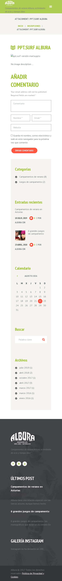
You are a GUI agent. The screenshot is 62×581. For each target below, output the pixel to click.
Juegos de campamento (30, 181)
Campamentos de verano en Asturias (28, 210)
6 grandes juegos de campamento (36, 232)
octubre (25, 377)
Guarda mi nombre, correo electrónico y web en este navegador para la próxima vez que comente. (31, 139)
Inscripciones (33, 26)
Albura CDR (20, 222)
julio (24, 367)
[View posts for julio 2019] (17, 276)
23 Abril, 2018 (21, 244)
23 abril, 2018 (18, 515)
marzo (25, 387)
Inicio (20, 26)
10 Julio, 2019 (21, 218)
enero (25, 398)
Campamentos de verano (31, 176)
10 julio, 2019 (18, 494)
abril (24, 372)
